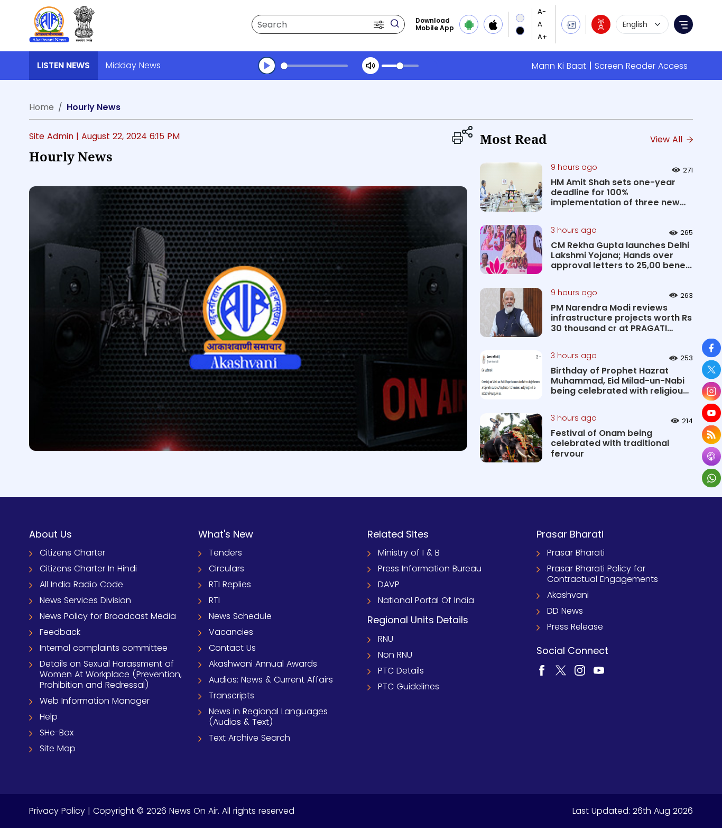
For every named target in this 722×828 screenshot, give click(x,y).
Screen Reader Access (641, 66)
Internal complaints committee (104, 648)
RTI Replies (230, 584)
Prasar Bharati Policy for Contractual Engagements (602, 573)
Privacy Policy (57, 811)
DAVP (389, 584)
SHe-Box (56, 732)
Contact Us (232, 648)
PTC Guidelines (408, 686)
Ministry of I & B (409, 553)
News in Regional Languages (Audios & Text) (268, 716)
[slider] (314, 66)
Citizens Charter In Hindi (88, 568)
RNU (385, 639)
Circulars (226, 568)
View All (667, 139)
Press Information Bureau (430, 568)
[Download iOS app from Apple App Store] (493, 24)
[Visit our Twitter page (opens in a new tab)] (561, 669)
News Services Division (85, 600)
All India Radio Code (81, 584)
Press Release (575, 627)
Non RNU (395, 655)
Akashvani (568, 595)
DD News (565, 611)
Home (41, 107)
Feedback (60, 632)
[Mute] (370, 65)
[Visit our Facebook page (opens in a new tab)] (541, 669)
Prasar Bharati (576, 553)
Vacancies (231, 632)
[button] (380, 24)
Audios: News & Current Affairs (271, 680)
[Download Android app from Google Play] (468, 24)
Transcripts (231, 695)
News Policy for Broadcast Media (108, 616)
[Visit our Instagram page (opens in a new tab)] (580, 669)
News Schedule (240, 616)
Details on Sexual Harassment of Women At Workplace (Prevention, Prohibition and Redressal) (111, 674)
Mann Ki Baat (559, 66)
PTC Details (401, 671)
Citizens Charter (72, 553)
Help (49, 717)
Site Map (58, 748)
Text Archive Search (249, 738)
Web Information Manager (95, 701)
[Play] (266, 65)
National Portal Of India (426, 600)
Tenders (225, 553)
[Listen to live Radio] (600, 24)
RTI (214, 600)
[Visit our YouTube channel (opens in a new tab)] (599, 669)
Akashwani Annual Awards (263, 664)
